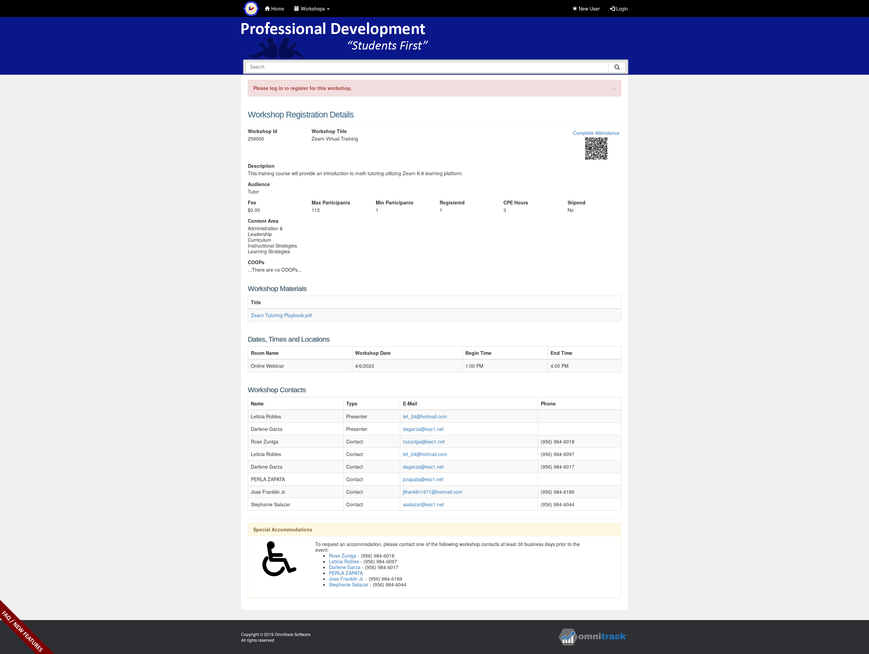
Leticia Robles (344, 561)
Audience (259, 184)
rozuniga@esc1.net (424, 441)
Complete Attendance (596, 132)
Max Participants (331, 202)
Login (621, 8)
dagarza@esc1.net (423, 428)
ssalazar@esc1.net (423, 504)
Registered (452, 202)
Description (261, 166)
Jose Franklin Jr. (346, 578)
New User (588, 8)
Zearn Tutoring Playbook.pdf (281, 315)
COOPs (256, 262)
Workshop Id (262, 131)
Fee (252, 202)
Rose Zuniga (342, 555)
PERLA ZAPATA (346, 572)
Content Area (263, 221)
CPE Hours (515, 202)
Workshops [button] (313, 8)
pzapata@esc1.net (423, 479)
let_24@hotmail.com (425, 416)
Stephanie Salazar (348, 584)
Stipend (577, 202)
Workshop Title (329, 131)
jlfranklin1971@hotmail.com (432, 491)
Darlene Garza (344, 567)
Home (277, 8)
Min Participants (394, 202)
